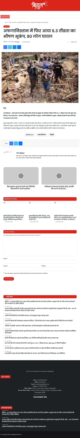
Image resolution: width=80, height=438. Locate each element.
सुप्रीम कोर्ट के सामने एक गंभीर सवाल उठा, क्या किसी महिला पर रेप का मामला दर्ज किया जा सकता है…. (65, 217)
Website (43, 266)
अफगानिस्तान (42, 134)
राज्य (10, 22)
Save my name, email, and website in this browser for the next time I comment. (26, 273)
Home (6, 22)
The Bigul (16, 42)
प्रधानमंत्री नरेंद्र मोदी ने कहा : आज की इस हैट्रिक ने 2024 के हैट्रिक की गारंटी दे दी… (39, 217)
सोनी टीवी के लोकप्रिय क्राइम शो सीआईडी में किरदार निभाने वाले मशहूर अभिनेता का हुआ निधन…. (13, 217)
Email (5, 266)
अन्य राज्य (14, 22)
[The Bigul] (40, 5)
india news (30, 134)
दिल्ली (52, 134)
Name (5, 258)
